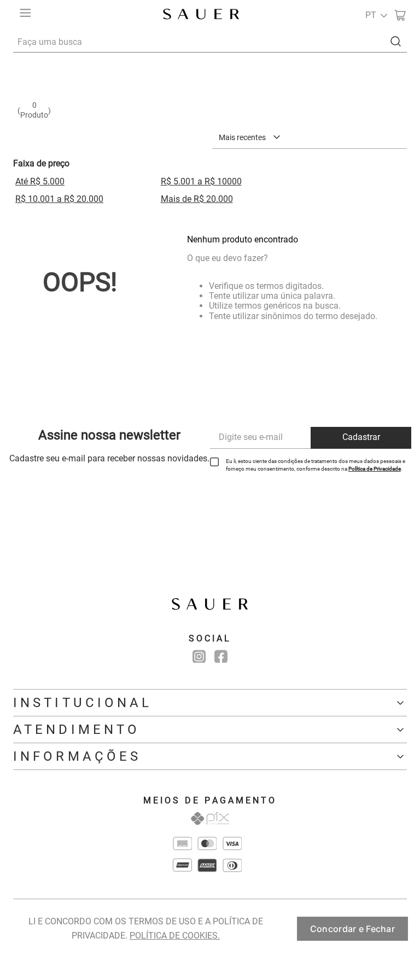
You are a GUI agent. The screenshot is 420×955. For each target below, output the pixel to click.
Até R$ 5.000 (40, 181)
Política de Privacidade (374, 469)
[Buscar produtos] (398, 41)
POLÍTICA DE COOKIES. (175, 935)
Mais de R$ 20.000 (197, 199)
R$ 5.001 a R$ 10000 (201, 181)
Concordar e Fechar (352, 928)
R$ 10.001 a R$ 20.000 (59, 199)
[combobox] (210, 42)
